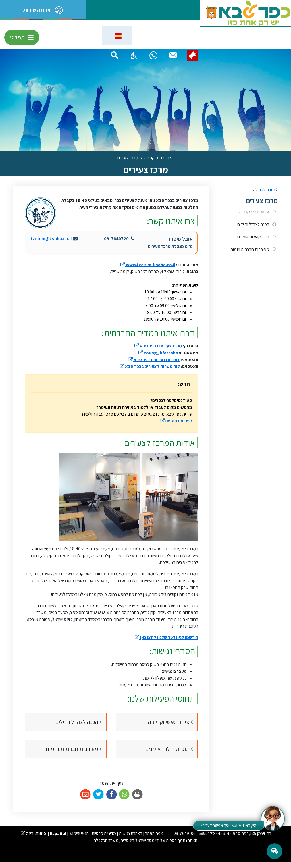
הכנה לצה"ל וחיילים (253, 224)
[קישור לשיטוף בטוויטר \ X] (98, 794)
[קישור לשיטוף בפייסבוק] (111, 794)
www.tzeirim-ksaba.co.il (147, 265)
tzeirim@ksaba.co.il (51, 238)
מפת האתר (154, 833)
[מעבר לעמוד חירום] (192, 55)
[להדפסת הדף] (137, 794)
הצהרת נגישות (130, 833)
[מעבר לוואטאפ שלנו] (153, 55)
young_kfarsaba (158, 353)
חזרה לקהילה (264, 190)
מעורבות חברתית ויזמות (249, 249)
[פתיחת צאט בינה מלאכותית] (272, 818)
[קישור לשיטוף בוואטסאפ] (124, 794)
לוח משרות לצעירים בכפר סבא (150, 366)
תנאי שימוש (79, 833)
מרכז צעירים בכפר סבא (158, 346)
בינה (27, 833)
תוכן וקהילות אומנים (253, 237)
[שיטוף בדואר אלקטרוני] (85, 794)
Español (58, 833)
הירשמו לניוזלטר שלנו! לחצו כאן (166, 637)
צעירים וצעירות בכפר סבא (154, 360)
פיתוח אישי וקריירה (254, 212)
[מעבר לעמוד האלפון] (173, 55)
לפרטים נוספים (176, 421)
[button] (134, 55)
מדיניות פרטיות (104, 833)
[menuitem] (248, 212)
